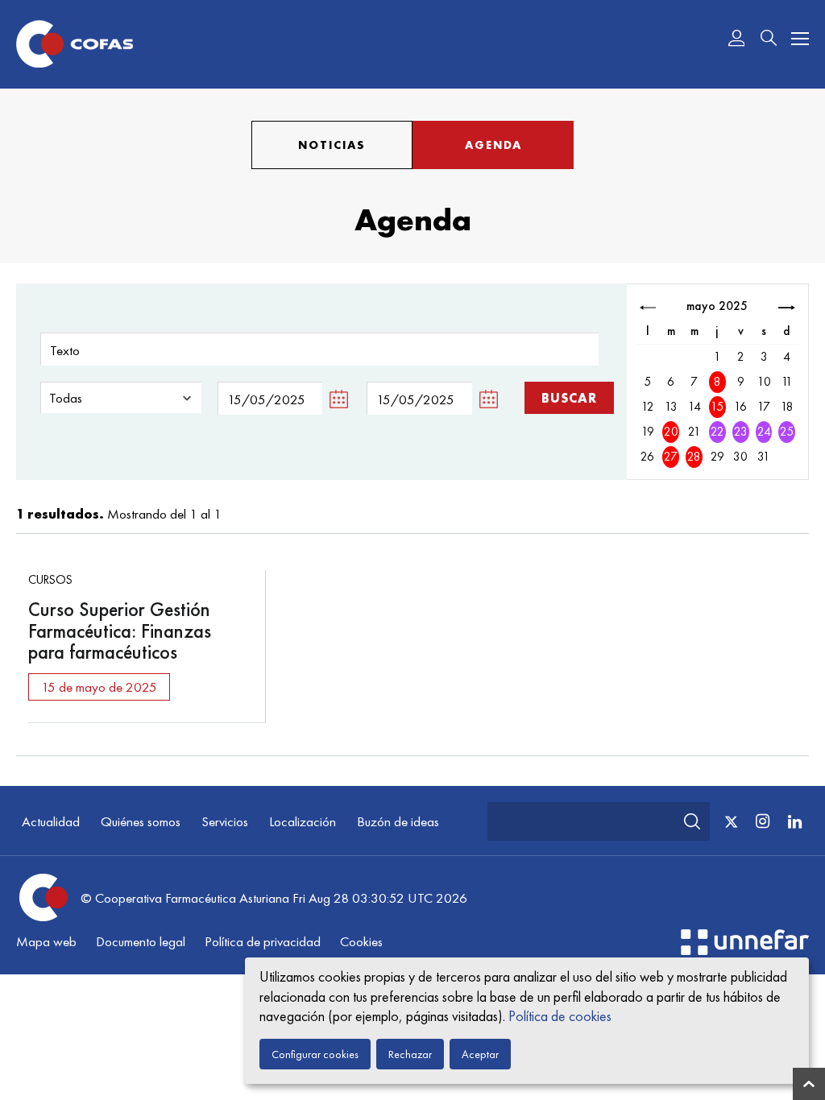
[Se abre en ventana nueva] (745, 950)
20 (671, 432)
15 (717, 407)
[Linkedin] (794, 820)
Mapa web (46, 941)
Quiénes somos (140, 821)
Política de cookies (559, 1016)
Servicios (224, 821)
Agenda (493, 145)
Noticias (332, 145)
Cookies (361, 941)
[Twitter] (731, 822)
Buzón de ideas (398, 821)
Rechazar (410, 1054)
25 (787, 432)
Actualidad (51, 821)
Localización (302, 821)
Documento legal (140, 941)
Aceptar (480, 1054)
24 (764, 432)
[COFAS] (74, 44)
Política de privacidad (263, 941)
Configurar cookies (315, 1054)
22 (717, 432)
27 (671, 457)
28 (694, 457)
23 (741, 432)
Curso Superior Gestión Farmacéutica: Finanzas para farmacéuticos (119, 630)
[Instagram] (762, 820)
